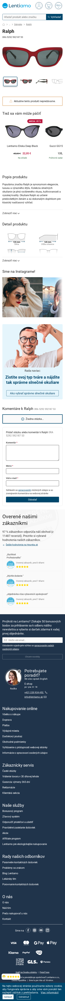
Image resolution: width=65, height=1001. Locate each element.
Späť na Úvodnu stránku (26, 972)
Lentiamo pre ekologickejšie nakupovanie (24, 844)
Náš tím (6, 908)
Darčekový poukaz (12, 736)
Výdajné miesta (10, 731)
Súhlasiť (8, 996)
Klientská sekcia (11, 793)
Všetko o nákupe (11, 714)
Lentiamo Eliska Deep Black (22, 146)
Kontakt (6, 919)
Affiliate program (11, 838)
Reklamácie (8, 787)
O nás (5, 902)
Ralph (29, 24)
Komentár (11, 442)
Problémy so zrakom (13, 868)
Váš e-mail (12, 478)
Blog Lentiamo (10, 873)
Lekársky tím (9, 879)
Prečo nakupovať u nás (14, 913)
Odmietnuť (24, 996)
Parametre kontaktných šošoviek (20, 862)
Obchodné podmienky (14, 742)
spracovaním (24, 490)
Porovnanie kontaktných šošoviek (20, 884)
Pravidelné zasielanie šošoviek (18, 827)
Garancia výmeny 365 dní (16, 782)
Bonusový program (12, 811)
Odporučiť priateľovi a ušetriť (17, 822)
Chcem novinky (32, 656)
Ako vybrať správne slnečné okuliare (32, 393)
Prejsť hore (44, 972)
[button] (10, 81)
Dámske (18, 24)
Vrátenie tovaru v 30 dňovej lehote (20, 776)
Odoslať (32, 499)
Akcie (5, 833)
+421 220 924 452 (34, 692)
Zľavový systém (11, 816)
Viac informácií (50, 992)
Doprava (7, 719)
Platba (5, 725)
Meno (9, 465)
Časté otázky (9, 771)
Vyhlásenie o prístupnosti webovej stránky (24, 747)
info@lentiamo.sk (33, 697)
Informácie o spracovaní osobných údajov (25, 753)
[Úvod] (3, 24)
